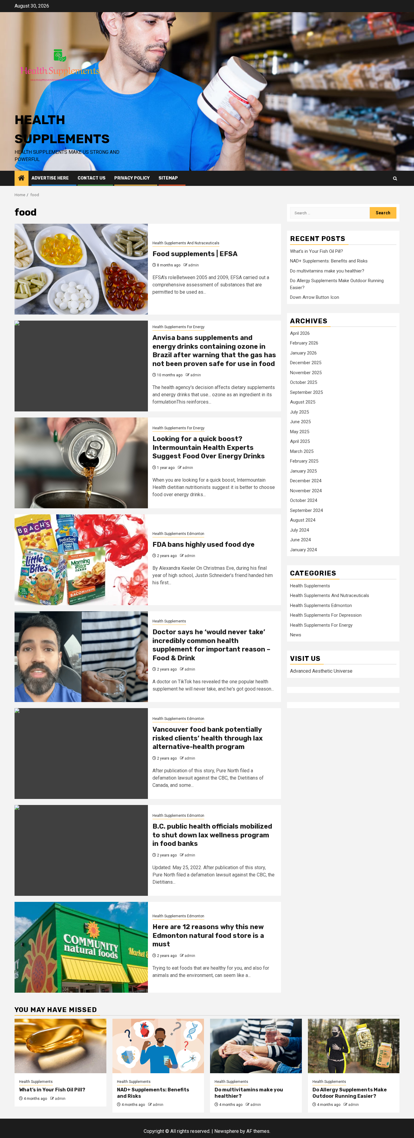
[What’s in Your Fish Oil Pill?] (60, 1046)
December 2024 (305, 480)
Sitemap (168, 178)
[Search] (395, 178)
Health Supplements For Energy (178, 327)
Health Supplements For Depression (326, 615)
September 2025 (306, 392)
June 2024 (300, 539)
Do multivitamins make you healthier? (327, 270)
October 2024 (303, 500)
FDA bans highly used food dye (203, 544)
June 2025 (300, 421)
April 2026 (300, 333)
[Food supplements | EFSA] (81, 269)
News (295, 634)
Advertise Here (50, 178)
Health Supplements (169, 621)
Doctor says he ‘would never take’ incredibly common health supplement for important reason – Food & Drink (211, 645)
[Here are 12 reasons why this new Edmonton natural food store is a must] (81, 947)
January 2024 (303, 549)
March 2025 (301, 451)
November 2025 (306, 372)
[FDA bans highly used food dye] (81, 559)
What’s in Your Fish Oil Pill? (316, 251)
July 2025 (299, 411)
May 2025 (299, 431)
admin (193, 265)
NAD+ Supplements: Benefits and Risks (329, 260)
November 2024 (306, 490)
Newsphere (226, 1131)
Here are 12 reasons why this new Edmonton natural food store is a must (208, 935)
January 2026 (303, 352)
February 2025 (304, 460)
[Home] (21, 178)
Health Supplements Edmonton (178, 534)
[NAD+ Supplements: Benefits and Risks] (158, 1046)
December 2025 (305, 362)
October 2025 (303, 382)
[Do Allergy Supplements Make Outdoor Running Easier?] (354, 1046)
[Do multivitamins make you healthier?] (256, 1046)
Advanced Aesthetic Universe (321, 671)
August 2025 (302, 401)
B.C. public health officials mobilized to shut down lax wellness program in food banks (212, 835)
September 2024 (306, 510)
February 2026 (304, 342)
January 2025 (303, 470)
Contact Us (91, 178)
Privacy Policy (132, 178)
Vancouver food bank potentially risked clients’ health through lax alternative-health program (207, 738)
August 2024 (302, 520)
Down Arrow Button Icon (314, 297)
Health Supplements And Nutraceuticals (185, 243)
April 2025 (300, 441)
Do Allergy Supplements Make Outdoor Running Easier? (349, 1093)
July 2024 (299, 530)
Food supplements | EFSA (195, 254)
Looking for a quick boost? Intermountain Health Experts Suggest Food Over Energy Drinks (208, 447)
